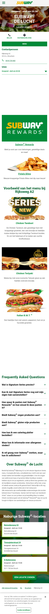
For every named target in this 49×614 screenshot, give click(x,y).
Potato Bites (24, 173)
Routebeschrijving (24, 38)
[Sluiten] (45, 596)
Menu (24, 44)
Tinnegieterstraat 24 (12, 542)
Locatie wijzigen (24, 26)
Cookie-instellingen (23, 610)
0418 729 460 (10, 61)
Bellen (9, 38)
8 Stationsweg (10, 560)
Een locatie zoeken (24, 577)
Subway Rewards (24, 144)
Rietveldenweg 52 (11, 525)
